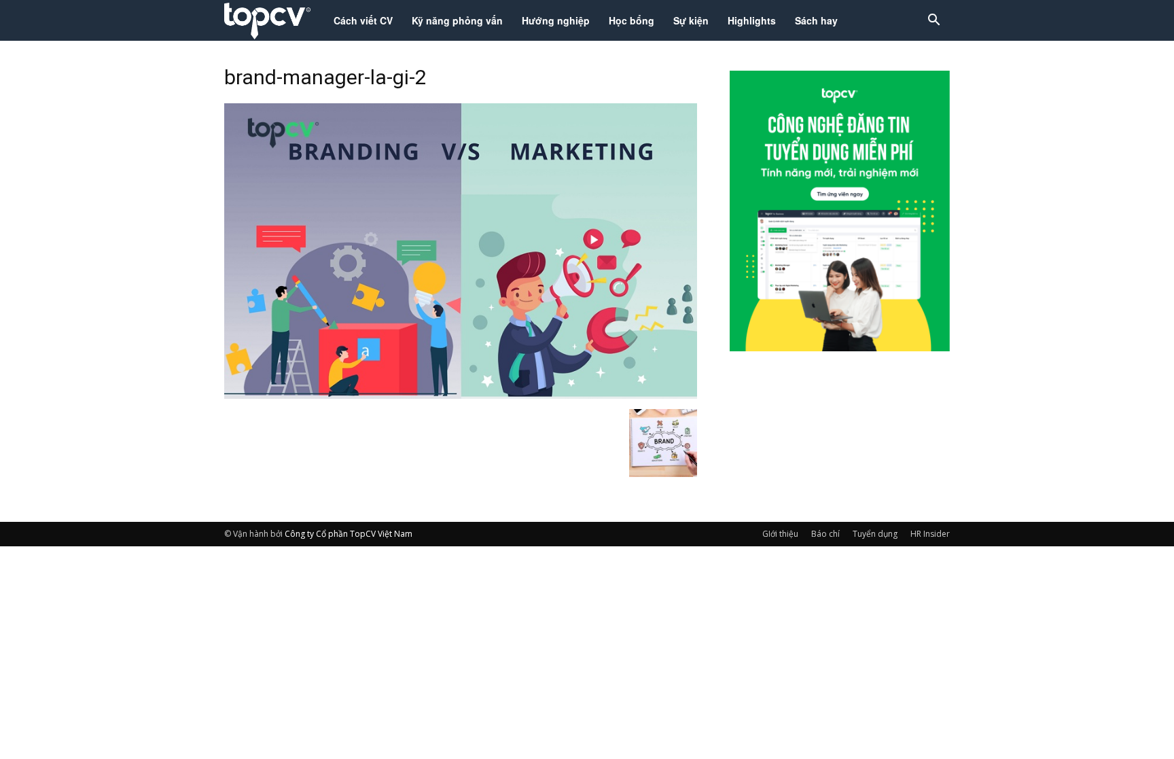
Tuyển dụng (875, 534)
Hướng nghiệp (556, 20)
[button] (933, 21)
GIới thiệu (780, 534)
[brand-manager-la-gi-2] (460, 395)
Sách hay (816, 20)
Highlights (752, 20)
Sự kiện (691, 20)
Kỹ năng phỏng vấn (457, 20)
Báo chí (825, 534)
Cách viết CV (363, 20)
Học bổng (631, 20)
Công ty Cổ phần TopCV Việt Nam (348, 534)
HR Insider (930, 534)
